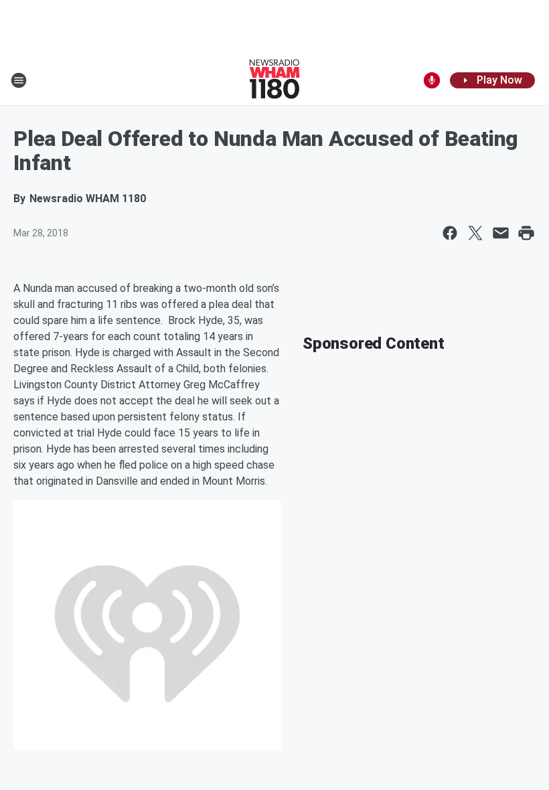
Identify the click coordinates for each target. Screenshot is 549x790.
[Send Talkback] (432, 80)
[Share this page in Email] (500, 233)
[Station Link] (274, 80)
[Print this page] (526, 233)
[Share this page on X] (475, 233)
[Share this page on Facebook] (450, 233)
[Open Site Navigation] (19, 80)
